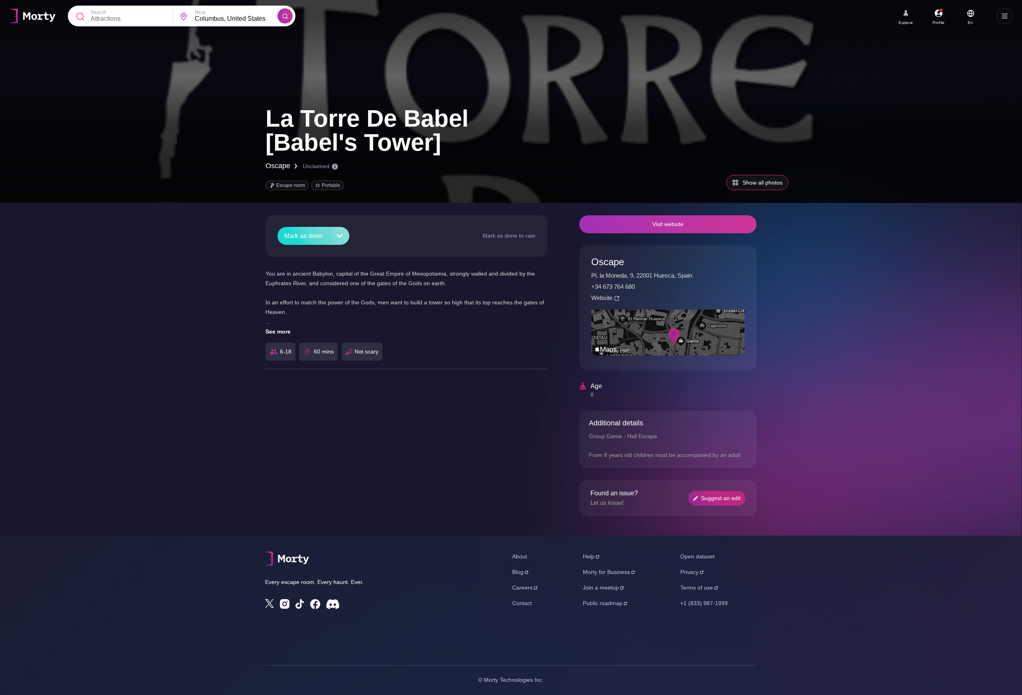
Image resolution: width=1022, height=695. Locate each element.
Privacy (689, 572)
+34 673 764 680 (613, 286)
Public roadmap (602, 603)
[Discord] (332, 604)
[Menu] (1004, 16)
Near (200, 12)
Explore (906, 22)
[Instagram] (284, 604)
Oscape (277, 166)
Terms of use (696, 587)
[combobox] (236, 18)
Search (98, 12)
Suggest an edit (721, 498)
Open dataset (697, 556)
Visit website (667, 224)
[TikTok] (299, 604)
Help (588, 556)
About (519, 556)
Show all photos (762, 182)
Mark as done (303, 235)
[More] (339, 236)
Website (601, 297)
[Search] (285, 16)
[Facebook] (315, 604)
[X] (269, 603)
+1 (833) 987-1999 (704, 603)
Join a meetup (601, 587)
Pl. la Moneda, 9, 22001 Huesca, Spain (641, 275)
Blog (517, 572)
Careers (522, 587)
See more (278, 331)
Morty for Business (606, 572)
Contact (522, 603)
